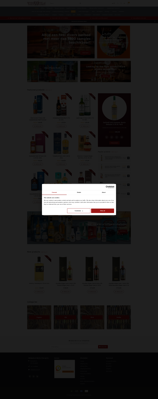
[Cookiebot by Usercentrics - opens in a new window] (107, 187)
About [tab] (103, 192)
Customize (78, 210)
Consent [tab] (54, 192)
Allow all (102, 210)
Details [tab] (79, 192)
